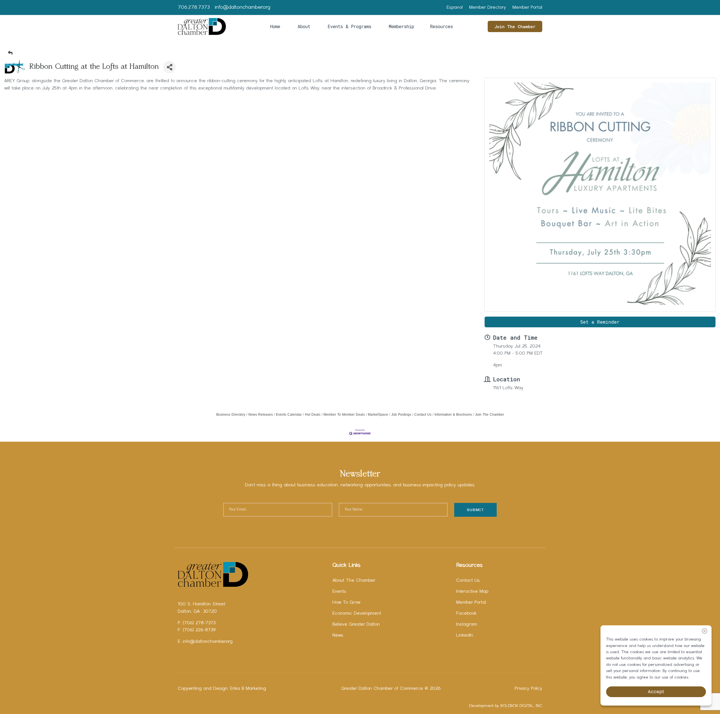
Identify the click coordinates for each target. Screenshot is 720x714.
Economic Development (356, 613)
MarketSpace (378, 415)
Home (275, 26)
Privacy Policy (528, 688)
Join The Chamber (515, 26)
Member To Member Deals (344, 415)
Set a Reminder (600, 322)
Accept (656, 691)
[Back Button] (362, 53)
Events (339, 591)
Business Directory (230, 415)
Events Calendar (289, 415)
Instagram (466, 624)
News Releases (260, 415)
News (337, 635)
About (304, 26)
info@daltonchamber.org (242, 7)
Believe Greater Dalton (356, 624)
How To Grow (346, 602)
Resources (441, 26)
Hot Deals (312, 415)
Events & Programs (349, 26)
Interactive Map (472, 591)
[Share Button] (169, 67)
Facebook (466, 613)
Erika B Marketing (248, 688)
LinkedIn (464, 635)
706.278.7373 (194, 7)
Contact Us (422, 415)
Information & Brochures (453, 415)
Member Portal (527, 7)
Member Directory (487, 7)
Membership (401, 26)
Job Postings (401, 415)
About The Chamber (353, 580)
